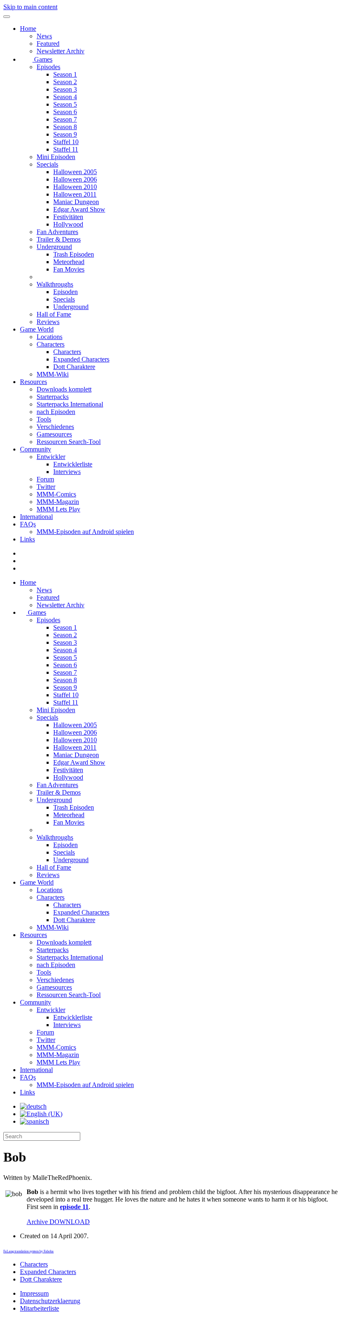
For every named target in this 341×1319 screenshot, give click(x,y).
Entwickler (51, 456)
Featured (48, 43)
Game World (37, 329)
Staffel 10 (66, 141)
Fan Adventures (57, 231)
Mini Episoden (56, 156)
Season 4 (65, 96)
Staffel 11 (65, 149)
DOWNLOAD (58, 1221)
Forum (45, 479)
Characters (50, 344)
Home (28, 28)
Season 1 (65, 74)
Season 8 (65, 126)
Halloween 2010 (75, 186)
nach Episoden (56, 411)
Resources (33, 381)
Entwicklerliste (72, 464)
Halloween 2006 (75, 179)
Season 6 (65, 111)
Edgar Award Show (79, 209)
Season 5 (65, 104)
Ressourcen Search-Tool (69, 441)
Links (27, 539)
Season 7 (65, 119)
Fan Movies (68, 269)
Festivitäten (68, 216)
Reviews (48, 321)
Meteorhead (68, 261)
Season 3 (65, 89)
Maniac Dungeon (76, 201)
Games (42, 59)
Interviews (67, 471)
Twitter (46, 486)
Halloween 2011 (74, 194)
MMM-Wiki (53, 374)
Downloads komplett (64, 389)
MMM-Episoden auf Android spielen (85, 531)
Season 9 (65, 134)
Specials (47, 164)
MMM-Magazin (58, 501)
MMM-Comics (56, 494)
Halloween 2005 (75, 171)
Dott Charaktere (74, 366)
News (44, 36)
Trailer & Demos (59, 239)
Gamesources (54, 434)
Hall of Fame (54, 314)
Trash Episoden (73, 254)
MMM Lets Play (58, 509)
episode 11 (74, 1206)
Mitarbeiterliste (39, 1308)
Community (35, 449)
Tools (44, 419)
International (36, 516)
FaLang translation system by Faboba (28, 1251)
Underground (54, 246)
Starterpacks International (70, 404)
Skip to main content (30, 6)
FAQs (28, 524)
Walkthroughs (55, 284)
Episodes (48, 66)
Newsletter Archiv (60, 51)
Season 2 (65, 81)
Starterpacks (53, 396)
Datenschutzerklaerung (50, 1300)
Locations (49, 336)
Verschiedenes (55, 426)
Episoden (65, 291)
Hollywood (68, 224)
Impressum (34, 1293)
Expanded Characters (81, 359)
